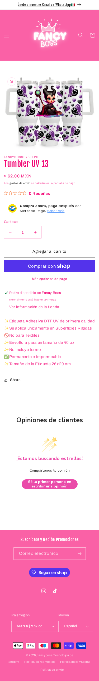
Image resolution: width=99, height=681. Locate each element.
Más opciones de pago (49, 279)
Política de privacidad (75, 661)
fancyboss (45, 655)
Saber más (55, 210)
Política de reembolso (39, 661)
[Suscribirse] (80, 553)
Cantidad (11, 222)
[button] (6, 35)
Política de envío (52, 669)
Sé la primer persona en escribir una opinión (49, 484)
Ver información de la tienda (34, 307)
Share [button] (15, 380)
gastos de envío (20, 183)
